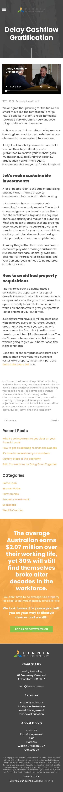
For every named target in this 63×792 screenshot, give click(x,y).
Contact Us (31, 750)
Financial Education (31, 714)
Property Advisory (31, 702)
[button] (4, 9)
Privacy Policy (31, 776)
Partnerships (10, 494)
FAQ (31, 738)
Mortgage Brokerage (31, 706)
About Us (31, 730)
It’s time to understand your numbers (26, 453)
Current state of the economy (21, 459)
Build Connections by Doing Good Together (29, 464)
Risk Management (31, 734)
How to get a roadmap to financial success (29, 448)
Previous (11, 420)
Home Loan (9, 483)
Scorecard (9, 505)
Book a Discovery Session (31, 629)
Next (54, 420)
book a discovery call (15, 364)
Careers (31, 742)
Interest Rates (11, 488)
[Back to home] (31, 9)
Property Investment (27, 101)
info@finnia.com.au (31, 686)
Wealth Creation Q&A (31, 746)
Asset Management (31, 710)
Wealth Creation (12, 510)
